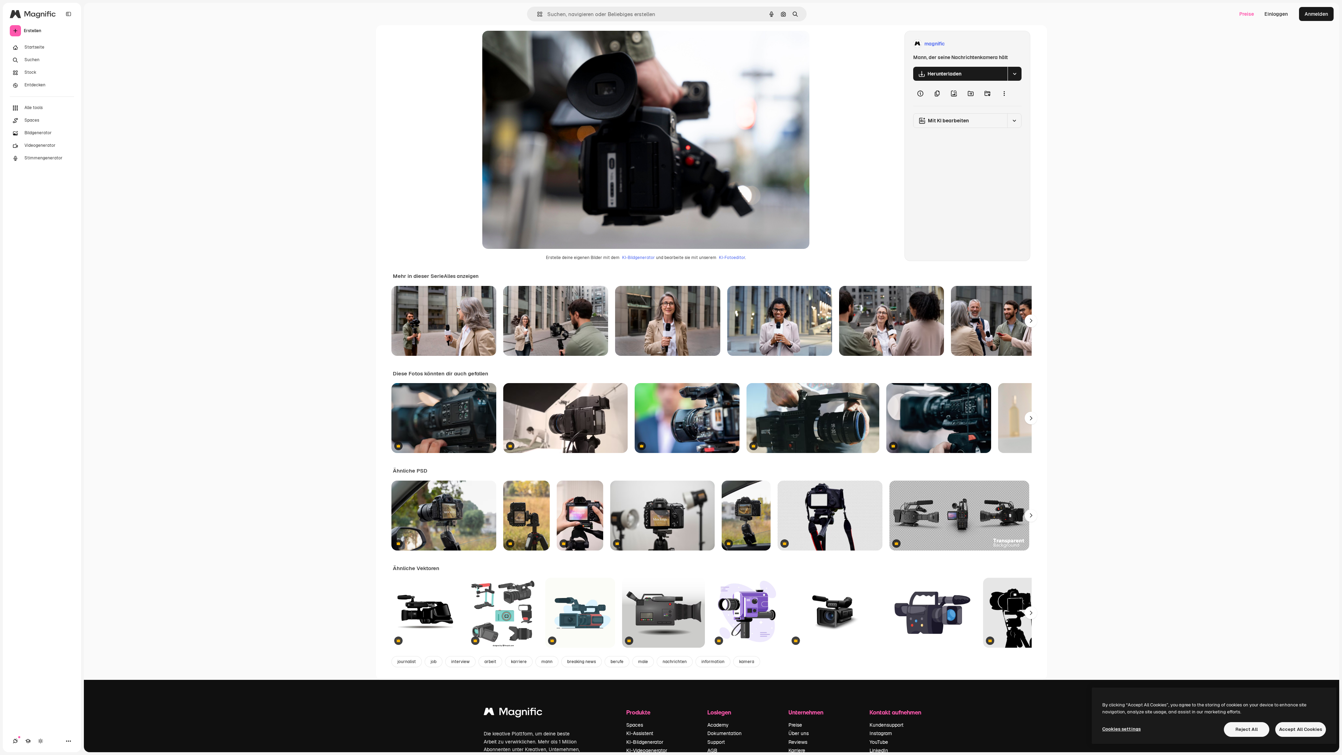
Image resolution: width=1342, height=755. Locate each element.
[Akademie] (28, 741)
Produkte (638, 712)
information (712, 661)
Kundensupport (886, 725)
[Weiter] (1031, 321)
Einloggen (1276, 14)
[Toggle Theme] (40, 741)
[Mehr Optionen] (1004, 93)
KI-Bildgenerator (638, 257)
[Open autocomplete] (537, 14)
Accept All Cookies (1300, 729)
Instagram (881, 733)
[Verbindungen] (15, 741)
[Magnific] (513, 713)
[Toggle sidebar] (68, 14)
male (643, 661)
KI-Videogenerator (646, 750)
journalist (406, 661)
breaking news (581, 661)
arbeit (490, 661)
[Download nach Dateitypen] (1015, 74)
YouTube (879, 742)
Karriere (796, 750)
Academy (718, 725)
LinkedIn (879, 750)
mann (547, 661)
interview (460, 661)
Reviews (797, 742)
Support (716, 742)
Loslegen (719, 712)
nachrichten (675, 661)
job (433, 661)
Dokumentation (724, 733)
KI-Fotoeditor (732, 257)
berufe (617, 661)
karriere (519, 661)
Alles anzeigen (461, 276)
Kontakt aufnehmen (895, 712)
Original (527, 44)
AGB (712, 750)
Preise (1246, 14)
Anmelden (1316, 14)
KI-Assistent (639, 733)
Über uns (798, 733)
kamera (746, 661)
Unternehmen (805, 712)
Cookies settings (1121, 729)
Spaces (634, 725)
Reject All (1246, 729)
